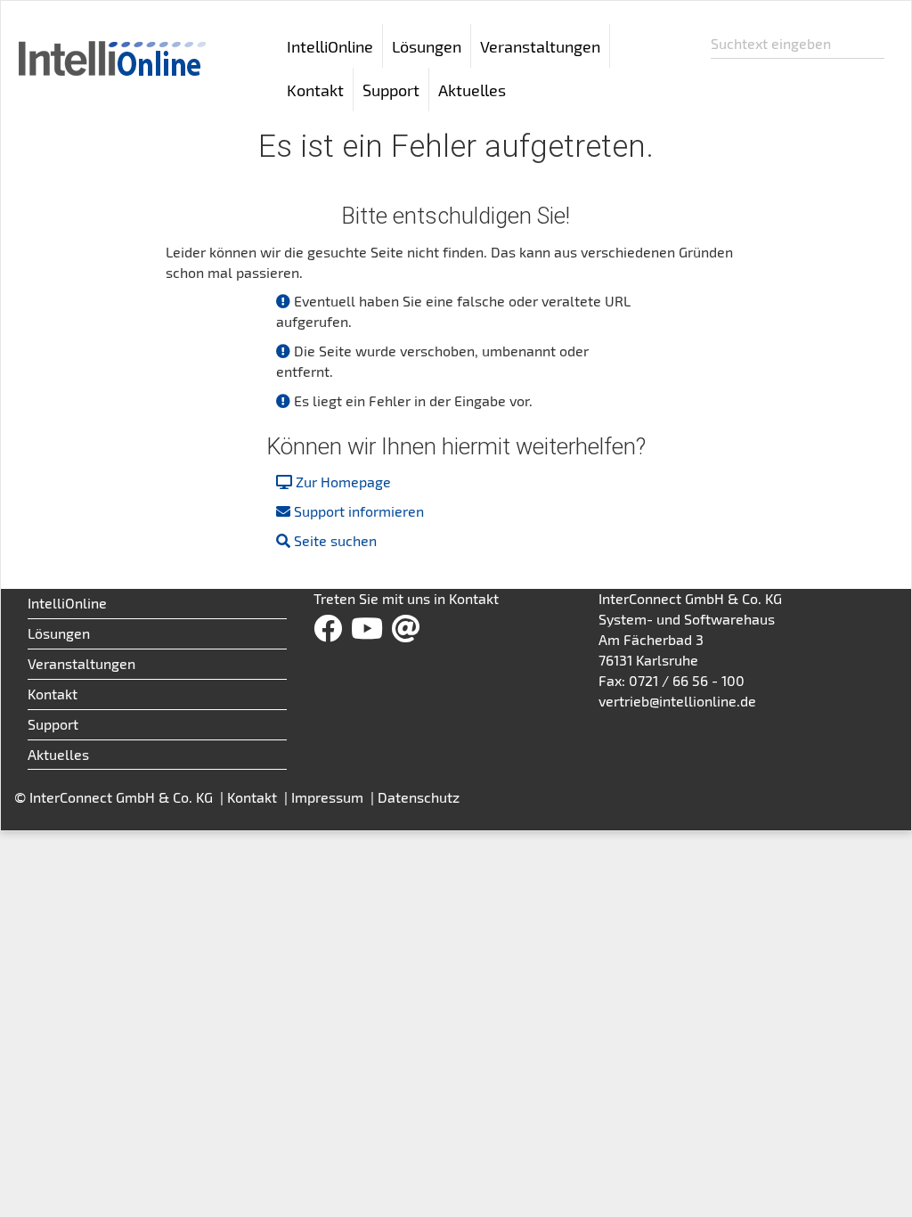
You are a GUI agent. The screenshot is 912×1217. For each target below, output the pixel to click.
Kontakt (315, 90)
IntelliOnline (330, 46)
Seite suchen (335, 540)
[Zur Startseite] (110, 47)
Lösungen (59, 633)
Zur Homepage (343, 481)
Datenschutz (419, 796)
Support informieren (359, 510)
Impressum (329, 796)
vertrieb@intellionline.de (677, 700)
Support (53, 723)
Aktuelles (472, 90)
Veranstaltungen (540, 46)
